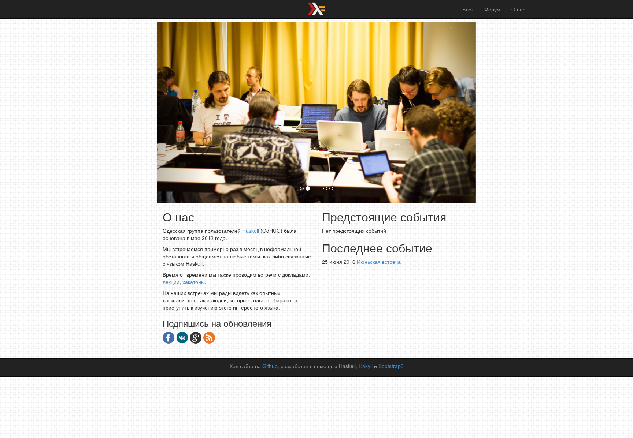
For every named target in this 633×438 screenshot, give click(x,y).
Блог (467, 9)
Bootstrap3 (391, 366)
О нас (518, 9)
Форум (492, 9)
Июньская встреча (379, 261)
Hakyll (366, 366)
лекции (171, 281)
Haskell (250, 230)
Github (270, 366)
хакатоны (193, 281)
